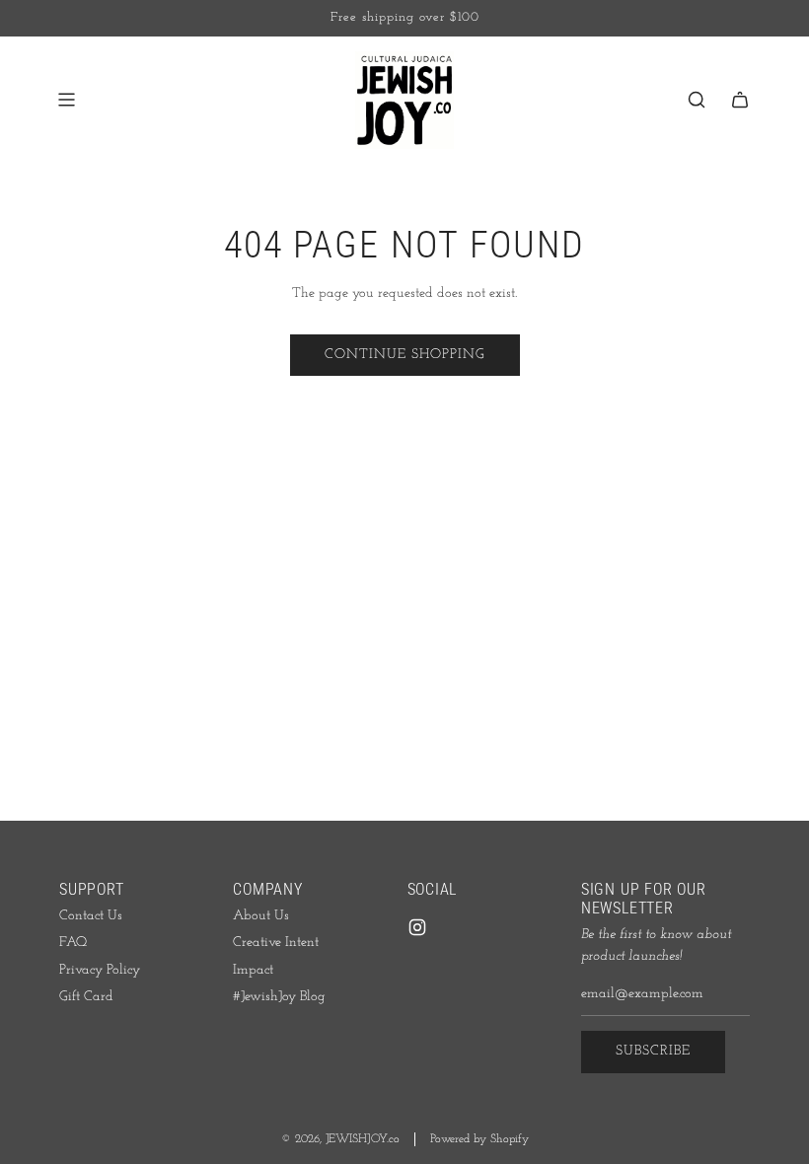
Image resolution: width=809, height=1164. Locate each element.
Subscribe (653, 1051)
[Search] (696, 99)
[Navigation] (66, 99)
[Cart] (740, 99)
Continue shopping (405, 354)
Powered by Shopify (479, 1139)
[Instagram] (417, 927)
